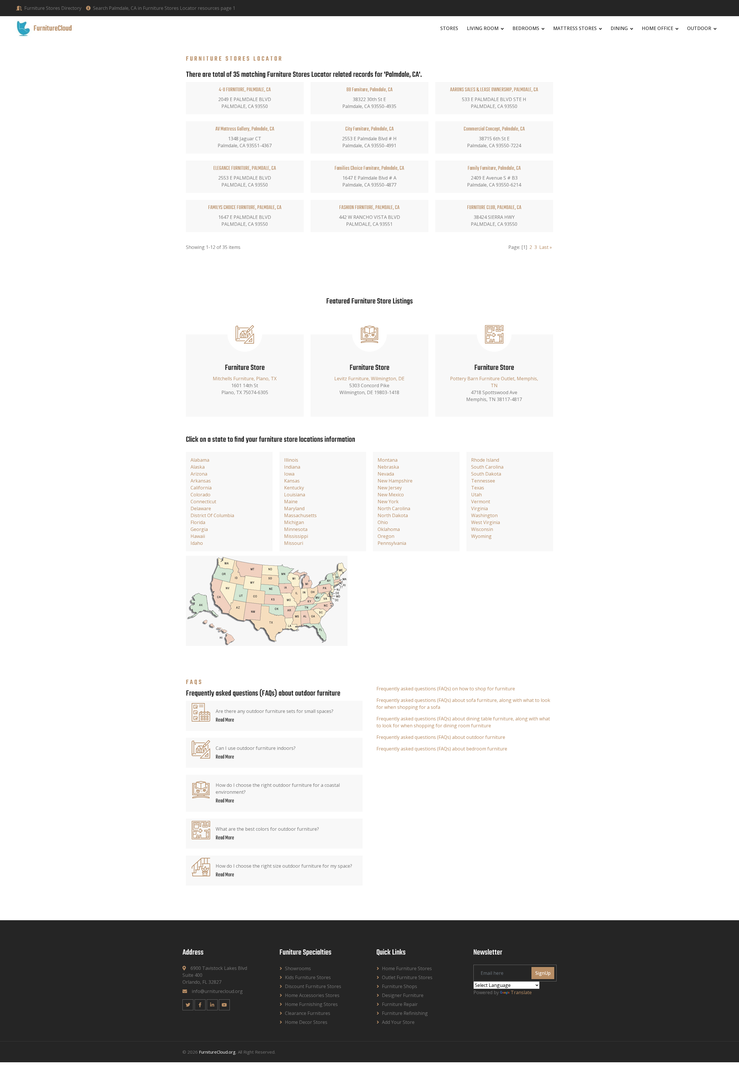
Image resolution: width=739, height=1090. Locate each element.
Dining (619, 28)
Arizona (199, 474)
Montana (388, 460)
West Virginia (485, 522)
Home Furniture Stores (407, 968)
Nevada (386, 474)
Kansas (292, 481)
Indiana (292, 467)
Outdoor (699, 28)
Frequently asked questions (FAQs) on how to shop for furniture (445, 688)
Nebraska (388, 467)
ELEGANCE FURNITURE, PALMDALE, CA (244, 168)
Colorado (200, 494)
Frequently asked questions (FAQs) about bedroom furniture (441, 749)
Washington (484, 515)
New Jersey (390, 488)
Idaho (197, 543)
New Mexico (391, 494)
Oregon (386, 536)
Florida (198, 522)
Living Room (483, 28)
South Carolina (487, 467)
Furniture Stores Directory (52, 8)
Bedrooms (525, 28)
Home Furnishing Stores (311, 1004)
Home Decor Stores (306, 1022)
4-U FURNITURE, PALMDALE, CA (245, 90)
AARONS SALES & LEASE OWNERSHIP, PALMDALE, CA (494, 90)
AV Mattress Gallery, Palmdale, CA (244, 129)
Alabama (200, 460)
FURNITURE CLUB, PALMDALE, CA (494, 208)
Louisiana (294, 494)
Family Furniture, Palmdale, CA (494, 168)
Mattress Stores (575, 28)
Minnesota (295, 529)
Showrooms (298, 968)
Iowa (289, 474)
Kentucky (294, 488)
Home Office (657, 28)
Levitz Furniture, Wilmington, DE (369, 378)
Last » (545, 247)
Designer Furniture (402, 995)
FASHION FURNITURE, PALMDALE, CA (369, 208)
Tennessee (483, 481)
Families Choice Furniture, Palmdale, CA (369, 168)
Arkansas (201, 481)
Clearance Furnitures (307, 1013)
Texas (477, 488)
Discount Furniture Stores (313, 986)
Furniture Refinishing (405, 1013)
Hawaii (198, 536)
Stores (449, 28)
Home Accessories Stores (312, 995)
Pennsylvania (392, 543)
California (201, 488)
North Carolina (394, 508)
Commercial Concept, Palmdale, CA (494, 129)
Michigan (294, 522)
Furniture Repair (400, 1004)
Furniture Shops (399, 986)
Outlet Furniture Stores (407, 977)
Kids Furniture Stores (308, 977)
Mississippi (296, 536)
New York (388, 501)
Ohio (383, 522)
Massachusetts (300, 515)
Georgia (199, 529)
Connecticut (203, 501)
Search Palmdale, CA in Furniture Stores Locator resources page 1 (164, 8)
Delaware (201, 508)
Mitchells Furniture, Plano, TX (245, 378)
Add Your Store (398, 1022)
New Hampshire (395, 481)
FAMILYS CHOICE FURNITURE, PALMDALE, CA (244, 208)
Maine (291, 501)
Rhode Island (485, 460)
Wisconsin (482, 529)
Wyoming (481, 536)
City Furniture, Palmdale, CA (369, 129)
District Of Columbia (212, 515)
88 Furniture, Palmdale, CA (369, 90)
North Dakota (393, 515)
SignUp (542, 973)
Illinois (291, 460)
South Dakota (486, 474)
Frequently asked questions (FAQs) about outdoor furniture (440, 737)
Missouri (293, 543)
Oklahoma (389, 529)
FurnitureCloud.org (217, 1052)
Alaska (198, 467)
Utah (476, 494)
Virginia (479, 508)
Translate (521, 992)
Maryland (294, 508)
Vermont (480, 501)
